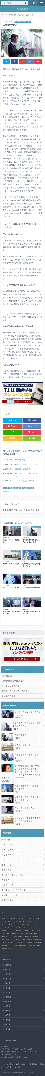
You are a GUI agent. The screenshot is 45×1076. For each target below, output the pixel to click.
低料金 (26, 930)
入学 (31, 930)
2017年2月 (6, 992)
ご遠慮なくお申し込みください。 (20, 377)
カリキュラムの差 (19, 921)
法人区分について (12, 504)
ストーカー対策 (7, 924)
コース (5, 859)
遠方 (11, 945)
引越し (22, 933)
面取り (39, 945)
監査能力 (11, 942)
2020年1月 (6, 969)
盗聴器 (4, 942)
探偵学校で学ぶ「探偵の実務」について (27, 474)
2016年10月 (6, 1001)
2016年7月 (6, 1015)
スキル (29, 921)
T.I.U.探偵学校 (16, 1072)
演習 (23, 939)
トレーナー (30, 924)
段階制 (18, 939)
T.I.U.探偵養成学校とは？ (15, 451)
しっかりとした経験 (32, 918)
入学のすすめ (19, 460)
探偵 (35, 933)
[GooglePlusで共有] (22, 61)
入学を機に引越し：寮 (24, 809)
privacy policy (8, 839)
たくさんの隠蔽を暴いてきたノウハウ (27, 714)
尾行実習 (15, 933)
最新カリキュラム (8, 939)
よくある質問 (8, 870)
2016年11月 (6, 997)
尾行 (8, 933)
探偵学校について (10, 895)
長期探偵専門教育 (21, 945)
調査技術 (38, 942)
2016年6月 (6, 1020)
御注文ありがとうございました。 (17, 890)
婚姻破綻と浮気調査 (22, 469)
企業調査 (19, 930)
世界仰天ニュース (8, 930)
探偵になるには (7, 936)
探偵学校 (28, 936)
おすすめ (21, 918)
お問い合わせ (33, 3)
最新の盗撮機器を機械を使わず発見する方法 (27, 799)
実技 (3, 933)
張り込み (29, 933)
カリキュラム (8, 854)
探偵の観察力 (18, 936)
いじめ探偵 (11, 918)
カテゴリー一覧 (9, 849)
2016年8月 (6, 1010)
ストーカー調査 (19, 924)
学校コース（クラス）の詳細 (15, 691)
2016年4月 (6, 1029)
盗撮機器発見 (38, 939)
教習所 (35, 936)
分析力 (37, 930)
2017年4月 (6, 983)
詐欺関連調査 (28, 942)
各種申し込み (8, 885)
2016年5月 (6, 1024)
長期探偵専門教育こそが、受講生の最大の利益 (21, 510)
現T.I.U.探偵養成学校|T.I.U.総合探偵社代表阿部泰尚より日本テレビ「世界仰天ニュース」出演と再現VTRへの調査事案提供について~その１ (21, 773)
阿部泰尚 (32, 945)
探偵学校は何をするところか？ (26, 464)
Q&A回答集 (7, 676)
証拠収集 (19, 942)
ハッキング (5, 927)
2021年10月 (6, 965)
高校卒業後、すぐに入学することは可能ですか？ (27, 821)
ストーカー (37, 921)
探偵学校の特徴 (28, 488)
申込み (29, 939)
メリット (27, 927)
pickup (7, 492)
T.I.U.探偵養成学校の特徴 (24, 481)
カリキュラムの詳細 (11, 686)
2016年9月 (6, 1006)
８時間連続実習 (7, 948)
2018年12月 (6, 979)
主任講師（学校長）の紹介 (14, 875)
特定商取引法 (8, 900)
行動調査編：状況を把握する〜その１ (26, 788)
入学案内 (6, 880)
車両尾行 (5, 945)
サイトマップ (8, 864)
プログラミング (16, 927)
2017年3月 (6, 988)
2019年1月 (6, 974)
